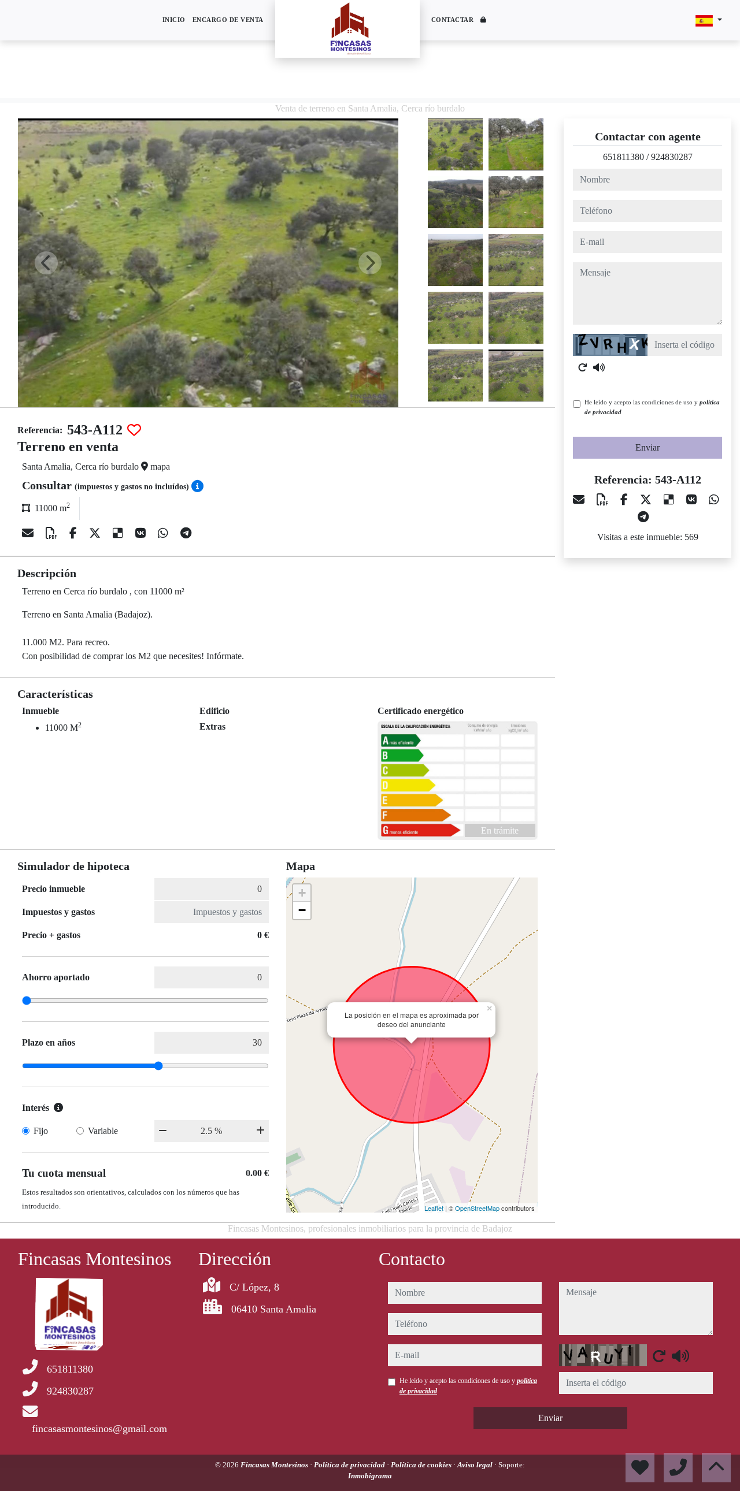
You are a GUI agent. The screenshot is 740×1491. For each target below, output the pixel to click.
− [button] (302, 910)
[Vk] (142, 533)
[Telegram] (185, 533)
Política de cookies (422, 1464)
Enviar (647, 447)
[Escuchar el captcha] (599, 367)
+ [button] (302, 893)
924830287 (672, 157)
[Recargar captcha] (583, 367)
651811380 (623, 157)
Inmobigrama (370, 1475)
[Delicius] (119, 533)
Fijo (41, 1131)
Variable (103, 1131)
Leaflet (433, 1208)
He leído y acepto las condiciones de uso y (652, 407)
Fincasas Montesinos (275, 1464)
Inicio (174, 19)
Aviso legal (475, 1464)
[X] (96, 533)
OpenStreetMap (477, 1208)
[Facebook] (74, 533)
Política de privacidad (350, 1464)
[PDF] (53, 533)
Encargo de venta (228, 19)
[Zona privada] (483, 20)
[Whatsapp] (164, 533)
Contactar (452, 19)
